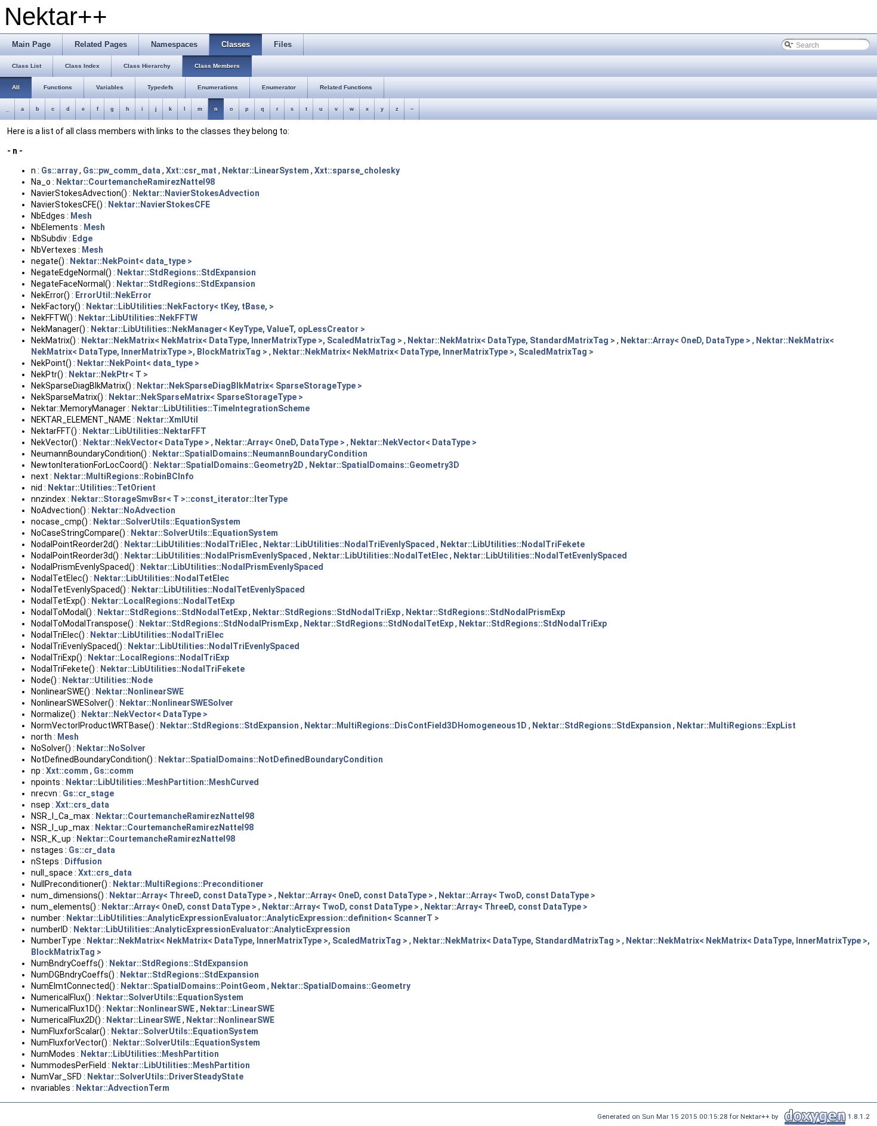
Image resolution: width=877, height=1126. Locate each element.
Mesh (81, 216)
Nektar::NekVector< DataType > (146, 442)
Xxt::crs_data (82, 804)
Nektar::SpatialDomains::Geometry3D (384, 465)
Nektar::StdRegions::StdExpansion (186, 272)
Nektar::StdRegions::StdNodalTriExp (326, 612)
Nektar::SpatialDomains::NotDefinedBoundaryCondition (270, 759)
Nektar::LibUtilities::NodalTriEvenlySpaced (349, 544)
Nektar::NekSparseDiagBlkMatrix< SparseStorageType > (249, 385)
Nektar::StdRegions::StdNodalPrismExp (485, 612)
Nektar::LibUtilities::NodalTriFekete (512, 544)
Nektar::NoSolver (111, 748)
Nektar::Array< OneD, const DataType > (355, 895)
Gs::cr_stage (88, 793)
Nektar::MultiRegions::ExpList (736, 725)
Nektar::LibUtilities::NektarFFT (144, 431)
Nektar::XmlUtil (167, 419)
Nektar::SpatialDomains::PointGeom (193, 986)
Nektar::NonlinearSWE (139, 691)
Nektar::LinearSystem (265, 170)
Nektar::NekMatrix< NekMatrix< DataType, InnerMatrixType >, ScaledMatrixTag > (241, 340)
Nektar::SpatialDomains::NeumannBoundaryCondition (260, 453)
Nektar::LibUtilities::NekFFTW (137, 317)
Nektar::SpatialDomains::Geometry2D (228, 465)
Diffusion (83, 861)
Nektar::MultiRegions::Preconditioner (188, 884)
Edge (82, 238)
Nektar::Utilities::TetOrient (102, 487)
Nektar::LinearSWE (237, 1008)
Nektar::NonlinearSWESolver (176, 703)
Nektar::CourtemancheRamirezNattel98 (135, 182)
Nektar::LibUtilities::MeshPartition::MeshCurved (162, 782)
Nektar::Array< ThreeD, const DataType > (191, 895)
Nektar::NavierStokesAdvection (196, 193)
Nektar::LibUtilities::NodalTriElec (191, 544)
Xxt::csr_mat (191, 170)
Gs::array (59, 170)
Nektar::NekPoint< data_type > (131, 261)
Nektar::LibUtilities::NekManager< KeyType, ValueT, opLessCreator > (228, 329)
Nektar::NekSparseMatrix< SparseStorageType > (206, 397)
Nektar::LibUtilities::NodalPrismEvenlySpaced (215, 555)
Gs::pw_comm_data (121, 170)
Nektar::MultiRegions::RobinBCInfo (124, 476)
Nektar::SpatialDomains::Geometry (340, 986)
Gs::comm (114, 771)
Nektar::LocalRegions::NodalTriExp (158, 657)
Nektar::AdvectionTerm (122, 1088)
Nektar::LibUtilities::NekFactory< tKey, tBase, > (180, 306)
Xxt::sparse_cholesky (357, 170)
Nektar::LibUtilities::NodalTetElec (380, 555)
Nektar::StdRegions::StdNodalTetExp (172, 612)
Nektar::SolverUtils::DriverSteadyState (165, 1076)
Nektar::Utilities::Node (107, 680)
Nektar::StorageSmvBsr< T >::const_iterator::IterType (179, 499)
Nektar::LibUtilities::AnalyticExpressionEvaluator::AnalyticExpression (211, 929)
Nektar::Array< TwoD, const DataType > (516, 895)
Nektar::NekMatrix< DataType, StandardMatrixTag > (511, 340)
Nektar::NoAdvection (133, 510)
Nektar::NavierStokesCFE (159, 204)
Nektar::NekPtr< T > (108, 374)
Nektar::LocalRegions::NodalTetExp (162, 601)
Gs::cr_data (92, 850)
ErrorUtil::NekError (113, 295)
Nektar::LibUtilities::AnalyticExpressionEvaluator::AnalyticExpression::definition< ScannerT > (252, 918)
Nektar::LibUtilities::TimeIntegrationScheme (220, 408)
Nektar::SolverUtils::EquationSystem (166, 521)
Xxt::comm (67, 771)
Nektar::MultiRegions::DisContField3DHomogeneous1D (415, 725)
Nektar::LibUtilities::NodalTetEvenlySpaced (540, 555)
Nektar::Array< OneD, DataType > (685, 340)
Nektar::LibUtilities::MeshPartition (150, 1054)
